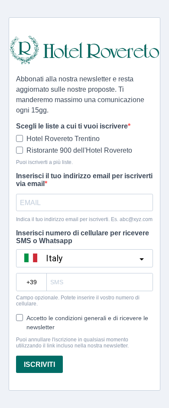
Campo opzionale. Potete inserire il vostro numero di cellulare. (78, 301)
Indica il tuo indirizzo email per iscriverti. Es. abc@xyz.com (84, 219)
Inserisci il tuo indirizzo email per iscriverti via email (84, 179)
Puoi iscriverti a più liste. (44, 162)
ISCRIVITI (39, 364)
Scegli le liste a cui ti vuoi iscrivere (72, 126)
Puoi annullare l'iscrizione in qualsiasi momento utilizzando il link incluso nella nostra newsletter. (72, 343)
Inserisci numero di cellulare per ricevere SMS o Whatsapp (82, 236)
